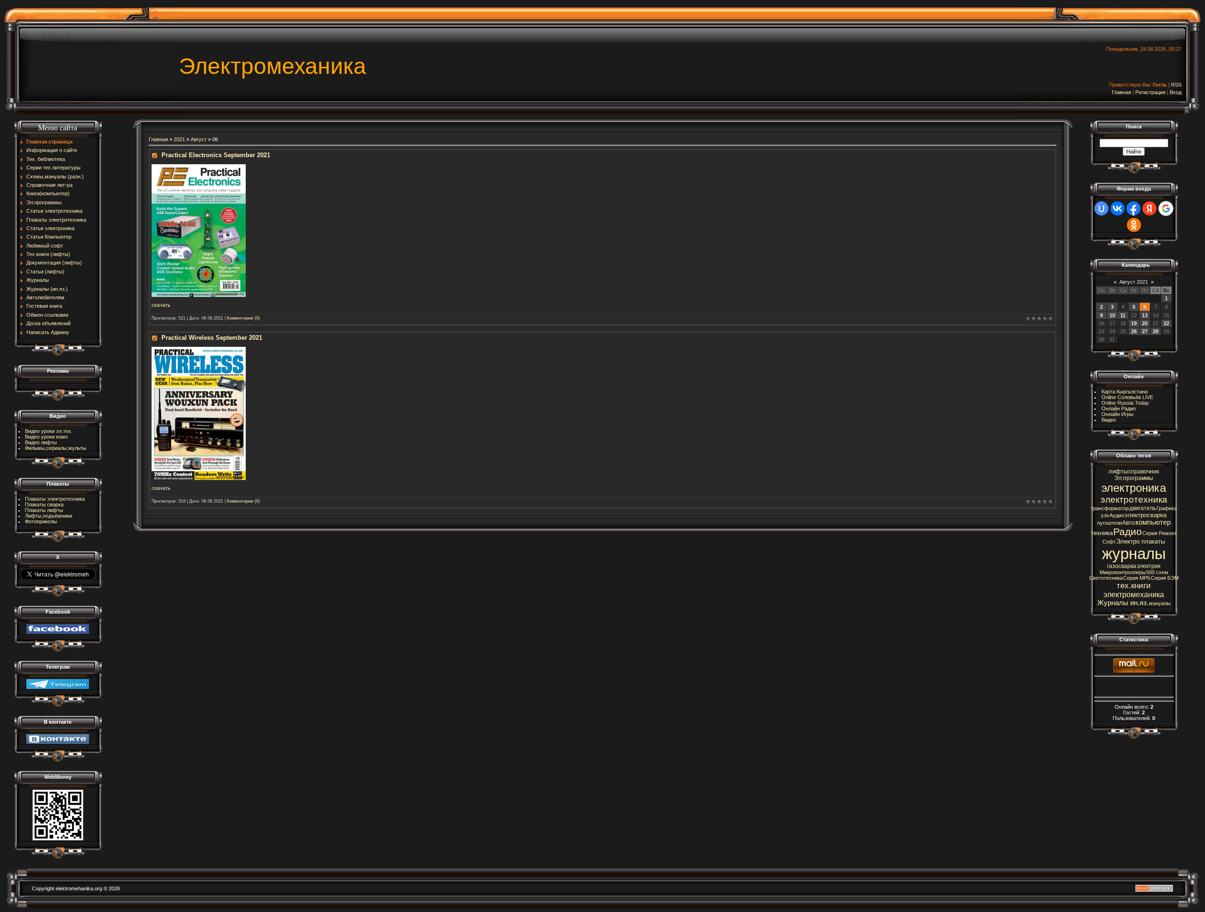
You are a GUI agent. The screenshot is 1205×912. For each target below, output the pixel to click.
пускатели (1109, 523)
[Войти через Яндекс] (1149, 208)
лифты (1118, 471)
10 (1112, 315)
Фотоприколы (41, 521)
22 (1166, 323)
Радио (1127, 531)
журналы (1134, 553)
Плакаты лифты (44, 510)
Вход (1175, 92)
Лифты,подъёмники (48, 516)
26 (1134, 331)
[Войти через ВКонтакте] (1117, 208)
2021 (179, 139)
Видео (1108, 420)
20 (1145, 323)
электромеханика (1133, 595)
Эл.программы (1133, 478)
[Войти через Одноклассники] (1134, 225)
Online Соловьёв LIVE (1127, 397)
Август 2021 (1133, 282)
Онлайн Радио (1118, 408)
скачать (161, 305)
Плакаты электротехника (55, 499)
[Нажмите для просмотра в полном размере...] (199, 167)
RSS (1176, 85)
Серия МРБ (1136, 578)
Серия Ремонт (1159, 533)
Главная (1121, 92)
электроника (1133, 487)
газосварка (1121, 566)
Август (199, 139)
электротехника (1134, 499)
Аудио (1116, 515)
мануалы (1160, 603)
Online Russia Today (1125, 403)
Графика (1167, 508)
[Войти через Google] (1165, 208)
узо (1105, 515)
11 (1122, 315)
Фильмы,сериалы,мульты (55, 448)
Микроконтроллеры (1123, 572)
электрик (1148, 566)
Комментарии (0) (243, 318)
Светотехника (1106, 578)
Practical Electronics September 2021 (215, 155)
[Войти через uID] (1101, 208)
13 (1145, 315)
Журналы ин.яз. (1123, 603)
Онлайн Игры (1117, 414)
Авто (1128, 523)
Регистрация (1150, 92)
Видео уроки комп (46, 437)
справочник (1143, 471)
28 (1155, 331)
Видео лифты (41, 442)
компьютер (1153, 522)
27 (1145, 331)
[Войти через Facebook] (1133, 208)
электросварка (1145, 515)
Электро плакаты (1140, 541)
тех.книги (1134, 585)
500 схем (1157, 572)
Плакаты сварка (44, 504)
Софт (1109, 541)
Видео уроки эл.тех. (48, 431)
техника (1102, 532)
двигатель (1142, 508)
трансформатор (1110, 508)
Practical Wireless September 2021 (211, 337)
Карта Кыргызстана (1124, 391)
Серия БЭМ (1165, 578)
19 (1134, 323)
